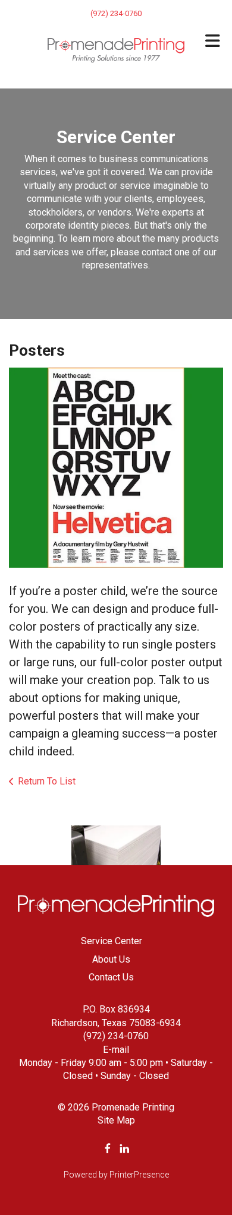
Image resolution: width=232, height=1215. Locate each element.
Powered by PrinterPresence (116, 1174)
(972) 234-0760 (116, 1036)
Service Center (111, 941)
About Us (111, 959)
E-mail (116, 1049)
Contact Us (111, 977)
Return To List (47, 781)
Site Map (116, 1120)
